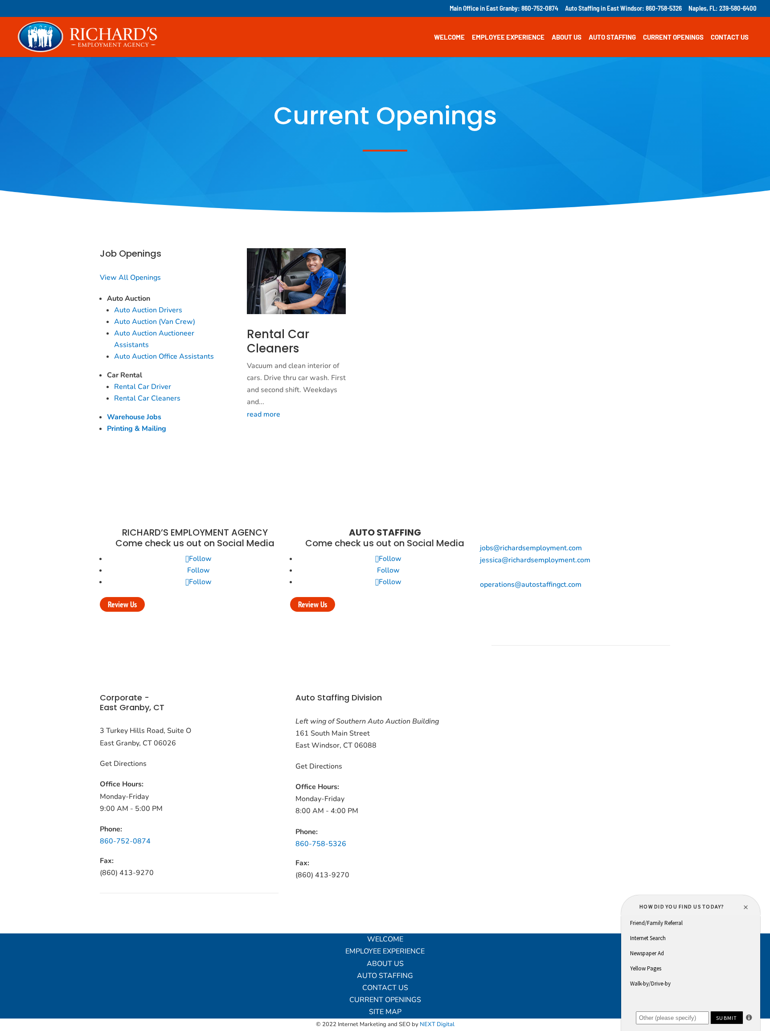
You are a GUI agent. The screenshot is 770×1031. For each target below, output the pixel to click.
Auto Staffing (612, 37)
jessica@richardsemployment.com (535, 560)
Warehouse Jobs (134, 417)
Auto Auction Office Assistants (164, 356)
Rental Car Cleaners (147, 398)
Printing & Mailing (136, 429)
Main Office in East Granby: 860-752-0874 (504, 8)
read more (263, 414)
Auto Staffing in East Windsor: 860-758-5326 (623, 8)
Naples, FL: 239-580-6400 (722, 8)
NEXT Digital (437, 1024)
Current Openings (673, 37)
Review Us (122, 604)
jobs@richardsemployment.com (531, 548)
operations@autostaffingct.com (531, 584)
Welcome (449, 37)
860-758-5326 (320, 844)
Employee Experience (508, 37)
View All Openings (130, 277)
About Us (567, 37)
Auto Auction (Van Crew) (154, 322)
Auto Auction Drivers (148, 310)
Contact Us (730, 37)
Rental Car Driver (142, 387)
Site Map (385, 1012)
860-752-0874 (125, 841)
